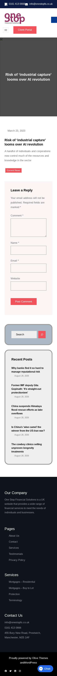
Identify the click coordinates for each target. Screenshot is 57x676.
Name (15, 242)
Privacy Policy (17, 560)
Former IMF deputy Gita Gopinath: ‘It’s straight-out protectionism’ (26, 389)
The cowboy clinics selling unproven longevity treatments (26, 448)
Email (15, 260)
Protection (14, 594)
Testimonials (16, 553)
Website (15, 278)
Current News (13, 170)
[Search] (42, 334)
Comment (17, 215)
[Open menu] (6, 30)
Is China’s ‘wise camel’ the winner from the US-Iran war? (28, 429)
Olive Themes (40, 658)
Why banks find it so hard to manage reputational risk (27, 370)
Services (14, 547)
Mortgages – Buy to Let (21, 588)
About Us (14, 535)
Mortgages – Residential (22, 582)
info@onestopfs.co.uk (41, 4)
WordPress (30, 662)
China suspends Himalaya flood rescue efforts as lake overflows (27, 410)
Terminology (15, 600)
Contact (13, 541)
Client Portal (25, 29)
